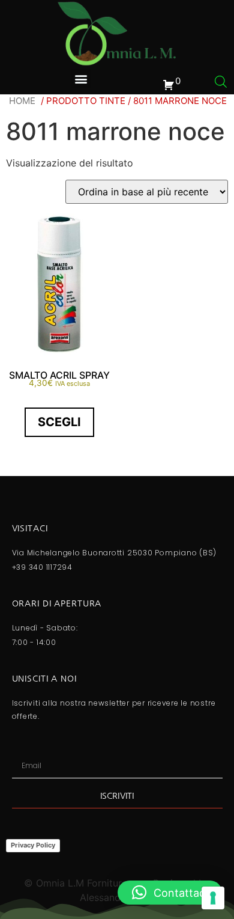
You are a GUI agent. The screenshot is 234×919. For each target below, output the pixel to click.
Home (22, 100)
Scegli (59, 422)
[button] (81, 78)
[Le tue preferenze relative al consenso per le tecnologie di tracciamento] (213, 898)
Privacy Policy (33, 845)
